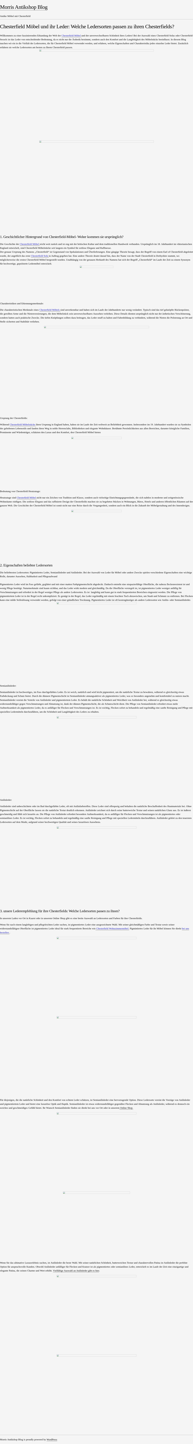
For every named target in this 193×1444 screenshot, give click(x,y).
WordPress (52, 1439)
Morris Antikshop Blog (23, 7)
